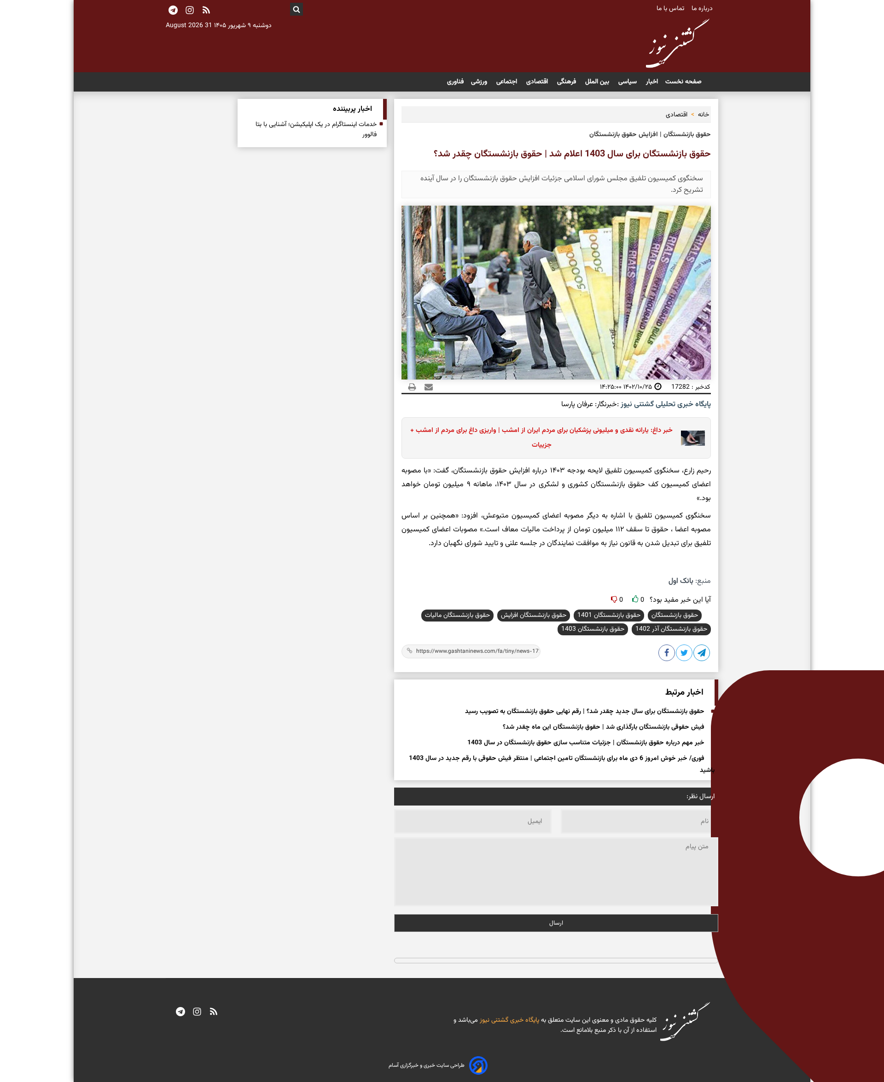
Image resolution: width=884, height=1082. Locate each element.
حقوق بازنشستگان (674, 615)
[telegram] (180, 1012)
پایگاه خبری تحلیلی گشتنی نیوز (665, 404)
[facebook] (667, 655)
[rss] (206, 11)
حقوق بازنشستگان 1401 (608, 615)
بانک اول (681, 581)
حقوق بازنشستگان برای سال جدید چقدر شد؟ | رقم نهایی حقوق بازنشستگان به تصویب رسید (584, 712)
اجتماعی (507, 82)
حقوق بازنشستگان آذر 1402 (671, 629)
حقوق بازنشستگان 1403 (592, 629)
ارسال (556, 923)
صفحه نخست (683, 82)
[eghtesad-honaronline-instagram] (197, 1012)
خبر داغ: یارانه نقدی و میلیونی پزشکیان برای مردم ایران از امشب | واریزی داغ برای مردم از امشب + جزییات (541, 437)
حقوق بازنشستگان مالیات (457, 615)
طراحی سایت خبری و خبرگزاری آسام (427, 1065)
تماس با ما (671, 9)
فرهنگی (567, 82)
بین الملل (598, 82)
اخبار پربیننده (352, 109)
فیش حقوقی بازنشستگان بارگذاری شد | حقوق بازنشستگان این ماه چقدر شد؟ (603, 727)
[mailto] (426, 387)
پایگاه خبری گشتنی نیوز (508, 1020)
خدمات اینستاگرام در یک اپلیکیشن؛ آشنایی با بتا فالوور (316, 130)
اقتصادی (538, 82)
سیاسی (628, 82)
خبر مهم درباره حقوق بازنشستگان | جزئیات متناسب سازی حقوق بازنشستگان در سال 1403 (585, 743)
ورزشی (480, 82)
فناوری (455, 82)
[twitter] (684, 655)
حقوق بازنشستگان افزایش (533, 615)
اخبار (652, 82)
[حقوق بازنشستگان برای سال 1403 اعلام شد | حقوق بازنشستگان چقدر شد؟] (702, 655)
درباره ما (703, 9)
